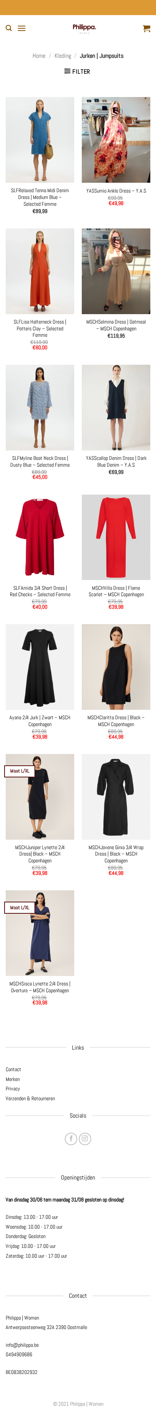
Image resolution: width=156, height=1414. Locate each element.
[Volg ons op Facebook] (71, 1139)
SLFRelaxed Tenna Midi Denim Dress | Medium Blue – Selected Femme (40, 197)
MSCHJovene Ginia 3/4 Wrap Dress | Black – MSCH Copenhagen (116, 854)
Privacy (13, 1088)
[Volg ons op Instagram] (85, 1139)
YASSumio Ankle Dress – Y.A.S (116, 191)
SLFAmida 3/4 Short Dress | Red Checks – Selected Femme (40, 591)
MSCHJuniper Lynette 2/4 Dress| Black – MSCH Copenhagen (40, 854)
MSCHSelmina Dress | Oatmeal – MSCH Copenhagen (116, 325)
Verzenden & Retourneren (30, 1098)
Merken (13, 1079)
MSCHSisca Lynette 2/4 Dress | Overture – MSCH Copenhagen (39, 987)
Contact (13, 1069)
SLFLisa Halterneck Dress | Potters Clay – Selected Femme (40, 328)
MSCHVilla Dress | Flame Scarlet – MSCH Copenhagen (116, 591)
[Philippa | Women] (84, 28)
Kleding (63, 56)
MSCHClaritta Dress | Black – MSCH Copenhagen (116, 721)
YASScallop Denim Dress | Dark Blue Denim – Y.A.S (116, 461)
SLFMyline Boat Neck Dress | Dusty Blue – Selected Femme (40, 461)
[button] (9, 28)
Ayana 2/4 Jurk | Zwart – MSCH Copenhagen (39, 721)
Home (39, 56)
